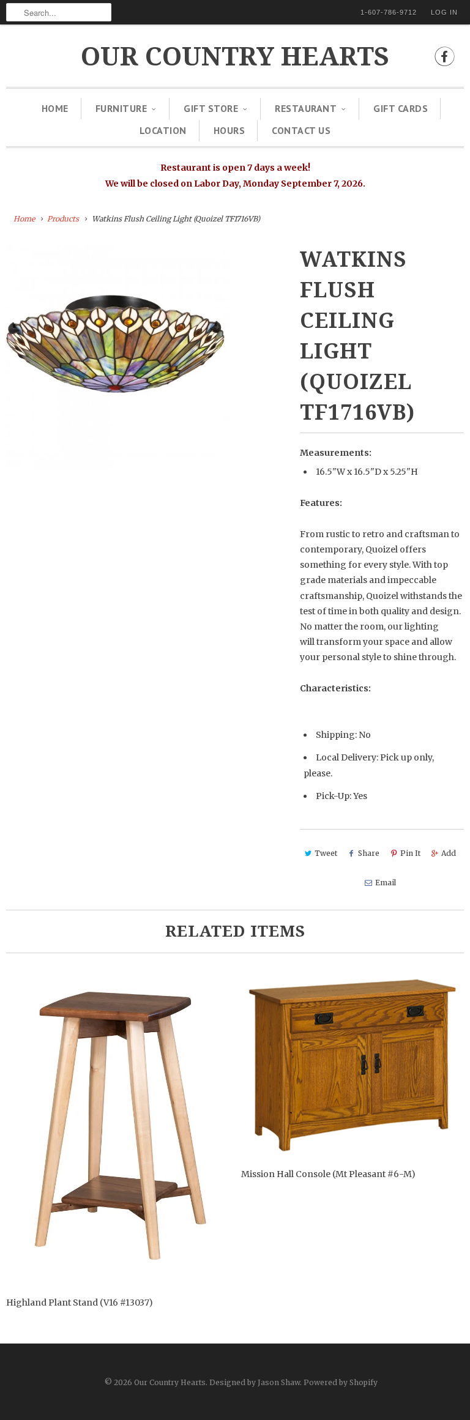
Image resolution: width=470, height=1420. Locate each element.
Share (368, 853)
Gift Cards (400, 108)
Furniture (121, 108)
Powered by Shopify (341, 1382)
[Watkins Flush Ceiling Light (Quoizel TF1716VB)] (118, 356)
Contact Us (301, 130)
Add (448, 853)
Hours (229, 130)
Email (385, 882)
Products (63, 218)
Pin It (410, 853)
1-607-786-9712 (388, 12)
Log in (444, 12)
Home (55, 108)
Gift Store (211, 108)
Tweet (326, 853)
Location (163, 130)
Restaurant (306, 108)
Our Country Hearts (235, 56)
